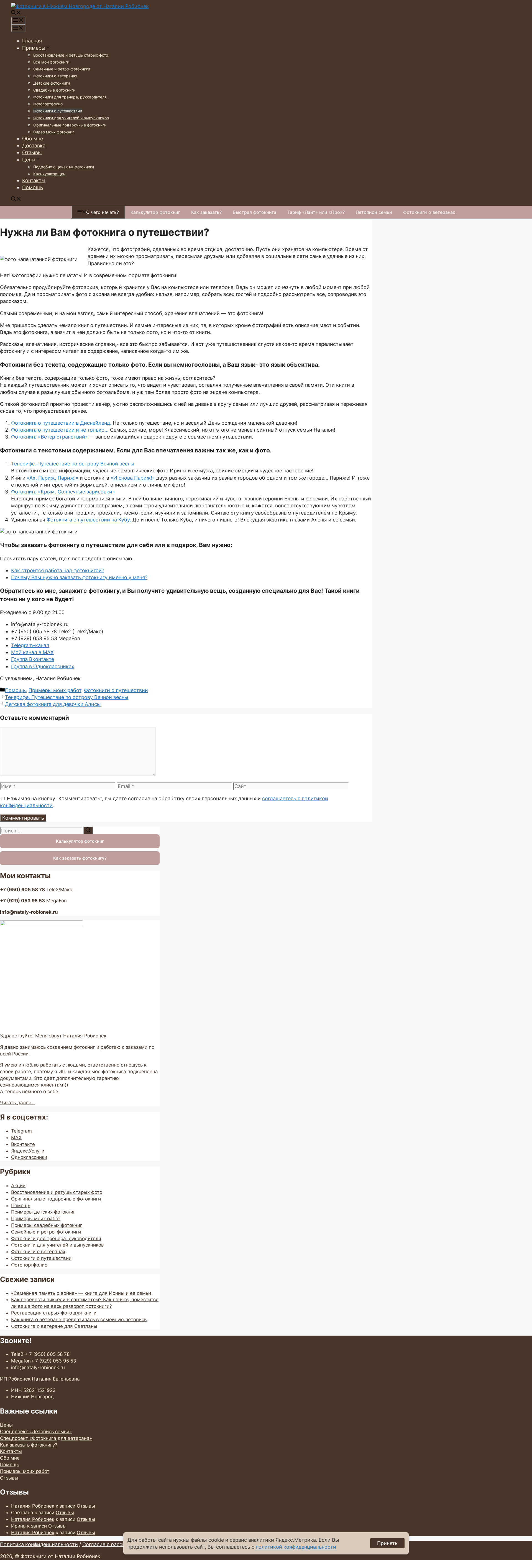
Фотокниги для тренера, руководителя (70, 97)
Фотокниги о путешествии (57, 110)
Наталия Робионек (32, 1506)
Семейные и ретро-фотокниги (61, 69)
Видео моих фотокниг (53, 132)
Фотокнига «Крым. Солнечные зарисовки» (63, 492)
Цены (28, 160)
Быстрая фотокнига (254, 212)
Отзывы (32, 152)
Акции (18, 1185)
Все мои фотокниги (51, 62)
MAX (16, 1137)
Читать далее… (17, 1102)
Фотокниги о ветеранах (55, 76)
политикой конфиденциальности (296, 1547)
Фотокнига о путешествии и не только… (60, 430)
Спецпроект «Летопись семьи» (36, 1431)
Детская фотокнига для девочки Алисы (53, 704)
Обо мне (32, 138)
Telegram (21, 1131)
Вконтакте (23, 1144)
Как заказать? (206, 212)
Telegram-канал (30, 645)
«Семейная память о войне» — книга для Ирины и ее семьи (81, 1293)
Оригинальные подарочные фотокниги (69, 125)
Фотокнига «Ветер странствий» (49, 437)
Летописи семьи (374, 212)
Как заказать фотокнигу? (80, 858)
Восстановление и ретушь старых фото (70, 55)
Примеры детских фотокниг (43, 1212)
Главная (32, 41)
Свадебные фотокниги (54, 90)
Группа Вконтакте (32, 659)
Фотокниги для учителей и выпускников (71, 117)
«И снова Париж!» (133, 478)
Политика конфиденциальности (39, 1544)
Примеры (33, 48)
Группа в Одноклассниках (42, 666)
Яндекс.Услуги (27, 1151)
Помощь (32, 187)
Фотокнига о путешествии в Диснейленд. (61, 423)
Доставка (33, 145)
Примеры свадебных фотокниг (46, 1225)
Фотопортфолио (48, 104)
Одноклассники (29, 1157)
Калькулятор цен (49, 173)
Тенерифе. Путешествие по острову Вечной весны (72, 464)
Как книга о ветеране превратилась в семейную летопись (79, 1319)
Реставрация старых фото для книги (53, 1313)
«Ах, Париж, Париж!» (52, 478)
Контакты (33, 180)
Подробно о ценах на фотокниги (63, 166)
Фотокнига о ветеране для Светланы (54, 1326)
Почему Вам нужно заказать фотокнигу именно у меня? (79, 577)
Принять (387, 1543)
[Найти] (88, 830)
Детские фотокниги (51, 83)
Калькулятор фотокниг (155, 212)
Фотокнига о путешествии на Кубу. (89, 520)
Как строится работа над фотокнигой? (57, 570)
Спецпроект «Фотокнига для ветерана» (46, 1438)
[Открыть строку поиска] (16, 13)
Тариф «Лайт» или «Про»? (316, 212)
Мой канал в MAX (32, 652)
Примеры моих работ (55, 690)
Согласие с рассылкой (110, 1544)
